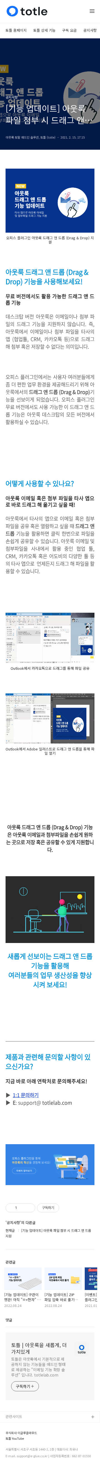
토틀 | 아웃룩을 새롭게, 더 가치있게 (39, 1348)
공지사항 (90, 30)
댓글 (9, 1320)
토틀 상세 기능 (44, 30)
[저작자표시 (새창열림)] (61, 1208)
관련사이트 (14, 1416)
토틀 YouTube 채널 (20, 1435)
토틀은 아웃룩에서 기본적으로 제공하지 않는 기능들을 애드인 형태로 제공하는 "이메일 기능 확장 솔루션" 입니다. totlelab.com (38, 1367)
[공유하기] (22, 1208)
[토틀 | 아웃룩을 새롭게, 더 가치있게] (27, 11)
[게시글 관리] (29, 1208)
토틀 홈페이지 (16, 30)
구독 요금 (69, 30)
